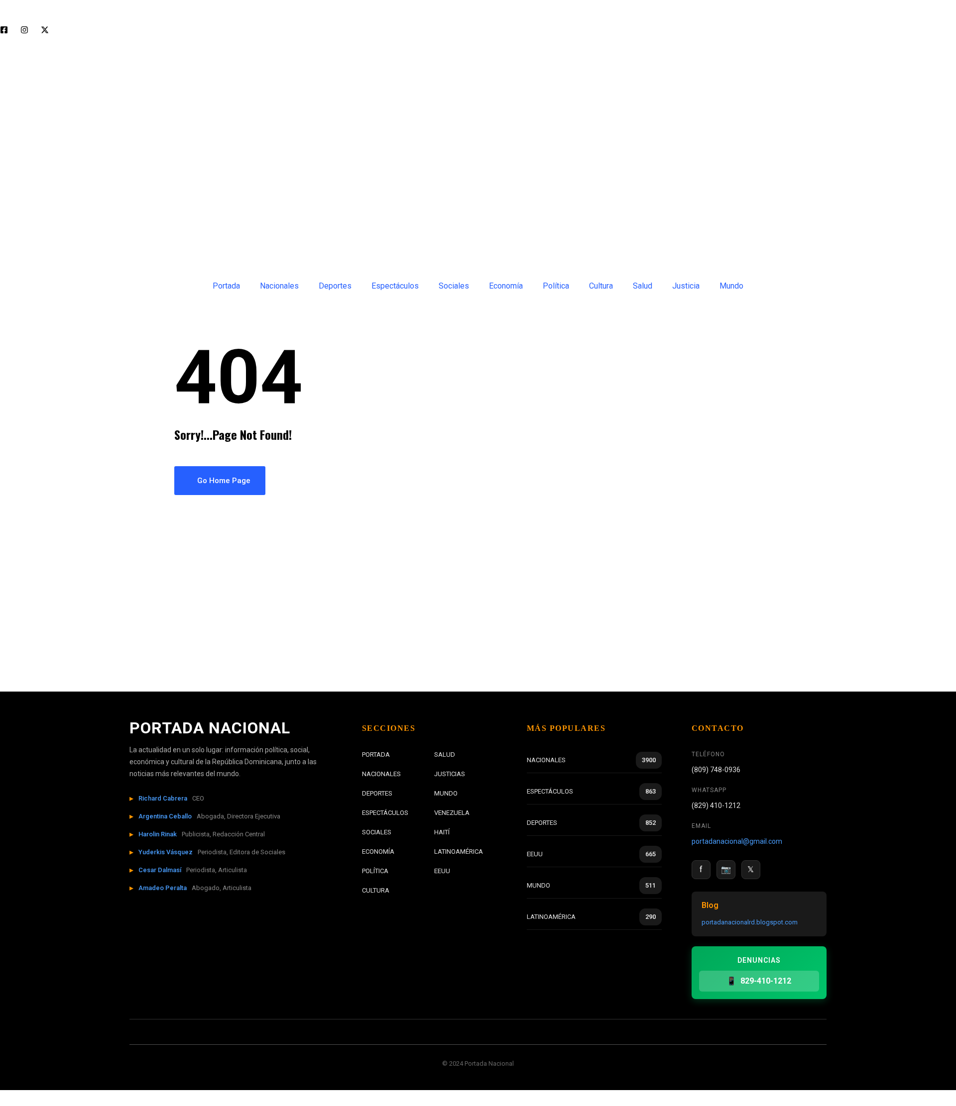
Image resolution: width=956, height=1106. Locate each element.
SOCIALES (376, 832)
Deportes (335, 286)
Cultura (601, 286)
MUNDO (446, 793)
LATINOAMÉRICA (458, 851)
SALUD (444, 754)
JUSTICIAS (449, 774)
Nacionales (279, 286)
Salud (642, 286)
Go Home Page (222, 480)
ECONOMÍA (378, 851)
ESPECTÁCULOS (385, 812)
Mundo (731, 286)
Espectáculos (395, 286)
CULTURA (375, 890)
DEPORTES (377, 793)
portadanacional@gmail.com (737, 841)
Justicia (686, 286)
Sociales (454, 286)
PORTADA (376, 754)
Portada (226, 286)
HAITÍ (442, 832)
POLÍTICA (375, 871)
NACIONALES (381, 774)
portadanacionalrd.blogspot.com (750, 922)
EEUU (442, 871)
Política (556, 286)
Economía (506, 286)
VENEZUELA (452, 812)
